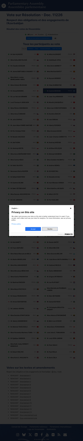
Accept (33, 229)
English (14, 208)
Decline (49, 229)
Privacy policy (16, 224)
